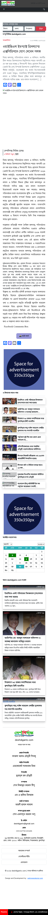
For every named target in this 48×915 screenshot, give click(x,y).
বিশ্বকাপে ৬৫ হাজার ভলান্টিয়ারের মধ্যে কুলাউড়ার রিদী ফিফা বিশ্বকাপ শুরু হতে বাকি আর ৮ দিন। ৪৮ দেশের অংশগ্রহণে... (23, 690)
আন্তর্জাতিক (6, 40)
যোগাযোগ (24, 862)
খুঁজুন (41, 28)
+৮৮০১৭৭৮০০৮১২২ (24, 831)
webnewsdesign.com (35, 878)
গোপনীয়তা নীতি (24, 856)
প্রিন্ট (16, 154)
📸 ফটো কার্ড (24, 336)
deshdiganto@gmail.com (24, 824)
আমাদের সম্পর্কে (24, 851)
